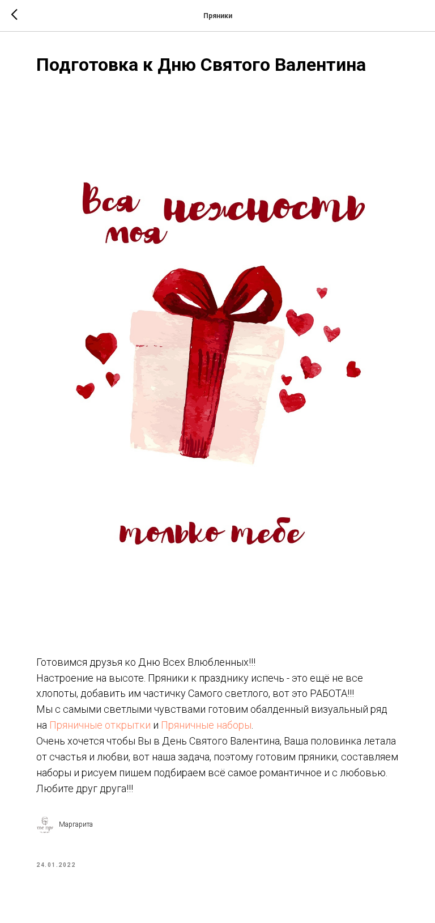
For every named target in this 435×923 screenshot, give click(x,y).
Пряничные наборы (206, 725)
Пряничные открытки (100, 725)
